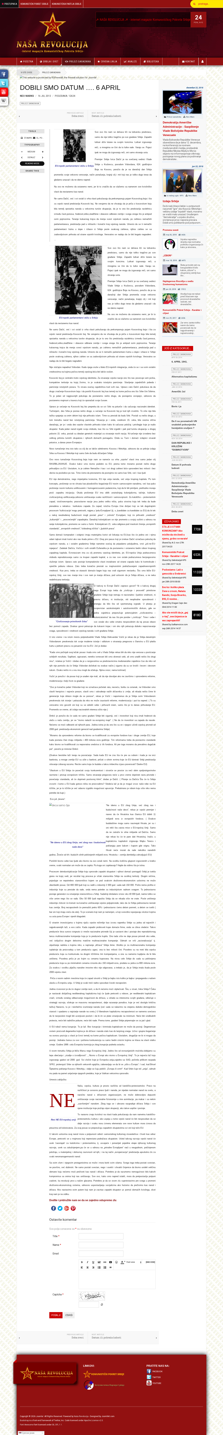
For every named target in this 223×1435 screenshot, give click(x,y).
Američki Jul (178, 391)
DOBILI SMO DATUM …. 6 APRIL (70, 87)
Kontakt (190, 61)
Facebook (157, 1371)
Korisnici (202, 61)
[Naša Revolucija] (52, 32)
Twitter (156, 1377)
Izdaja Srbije (171, 201)
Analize (132, 61)
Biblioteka (153, 61)
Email (56, 1253)
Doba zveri (177, 511)
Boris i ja (176, 406)
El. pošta (41, 138)
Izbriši (68, 1315)
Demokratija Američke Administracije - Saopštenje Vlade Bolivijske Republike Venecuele (184, 489)
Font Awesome (26, 1425)
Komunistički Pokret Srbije (34, 4)
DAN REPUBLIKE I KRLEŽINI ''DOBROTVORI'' (181, 446)
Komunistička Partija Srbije (66, 4)
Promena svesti (170, 230)
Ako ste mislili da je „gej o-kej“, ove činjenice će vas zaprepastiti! (175, 616)
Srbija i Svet (50, 61)
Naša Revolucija (81, 1416)
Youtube (156, 1383)
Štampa (28, 138)
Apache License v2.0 (93, 1420)
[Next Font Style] (42, 157)
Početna (28, 61)
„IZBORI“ (167, 255)
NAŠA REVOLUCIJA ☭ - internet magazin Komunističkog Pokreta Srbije (101, 20)
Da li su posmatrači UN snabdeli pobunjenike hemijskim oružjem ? (184, 424)
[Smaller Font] (22, 152)
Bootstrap (24, 1420)
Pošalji (55, 1315)
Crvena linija (109, 61)
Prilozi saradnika (80, 61)
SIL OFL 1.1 (57, 1425)
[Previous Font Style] (22, 157)
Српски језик (27, 1433)
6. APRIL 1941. (179, 361)
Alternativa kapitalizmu (184, 376)
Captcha (58, 1294)
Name (57, 1244)
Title (56, 1236)
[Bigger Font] (42, 152)
